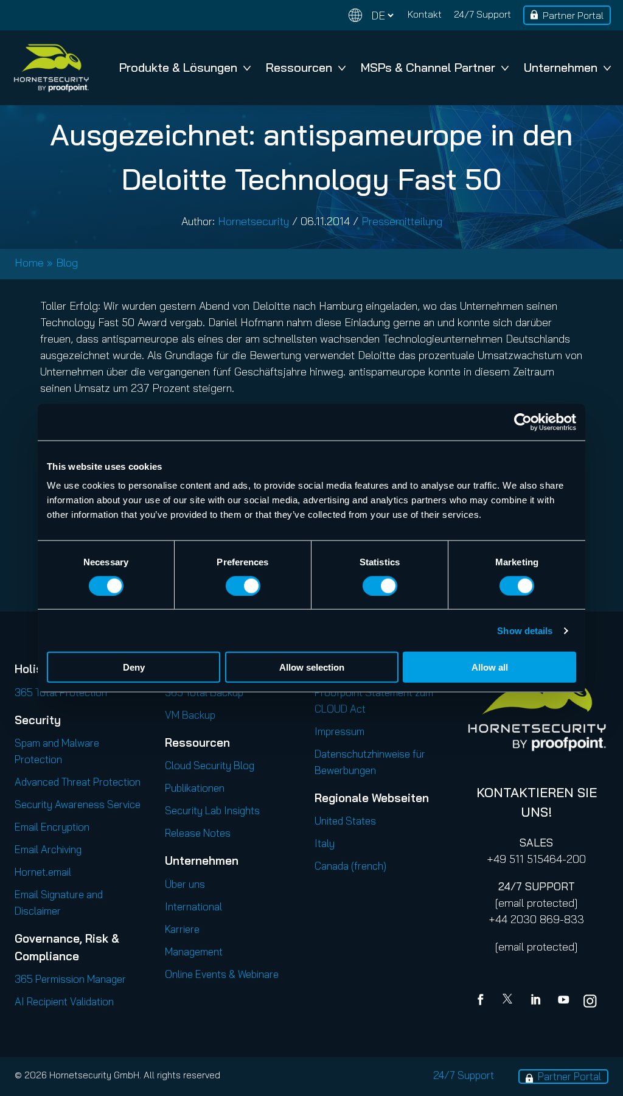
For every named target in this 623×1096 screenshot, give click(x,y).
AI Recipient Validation (64, 1001)
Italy (325, 843)
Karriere (182, 929)
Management (194, 951)
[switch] (243, 585)
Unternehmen (560, 67)
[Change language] (371, 15)
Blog (67, 263)
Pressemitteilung (401, 221)
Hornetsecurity (253, 221)
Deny (134, 667)
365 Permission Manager (70, 978)
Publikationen (194, 787)
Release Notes (198, 832)
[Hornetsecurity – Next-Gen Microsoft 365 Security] (51, 68)
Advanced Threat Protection (78, 781)
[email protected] (536, 903)
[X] (510, 1001)
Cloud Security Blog (209, 765)
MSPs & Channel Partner (428, 67)
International (193, 906)
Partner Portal (573, 15)
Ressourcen (299, 67)
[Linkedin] (536, 1001)
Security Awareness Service (78, 804)
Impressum (339, 731)
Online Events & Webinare (222, 974)
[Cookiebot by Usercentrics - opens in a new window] (523, 422)
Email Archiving (48, 849)
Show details (524, 630)
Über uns (185, 884)
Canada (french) (350, 865)
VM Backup (190, 714)
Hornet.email (43, 871)
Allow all (490, 667)
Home (29, 263)
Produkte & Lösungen (178, 67)
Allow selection (311, 667)
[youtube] (563, 1001)
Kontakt (425, 14)
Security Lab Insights (212, 810)
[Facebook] (483, 1001)
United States (345, 820)
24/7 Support (482, 14)
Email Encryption (52, 826)
